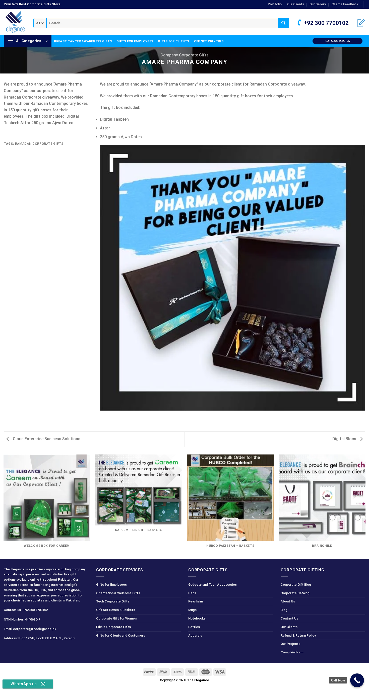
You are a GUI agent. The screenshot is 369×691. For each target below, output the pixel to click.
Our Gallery (318, 4)
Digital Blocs (344, 438)
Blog (284, 610)
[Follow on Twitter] (26, 649)
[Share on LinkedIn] (7, 138)
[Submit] (283, 23)
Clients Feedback (345, 4)
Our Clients (295, 4)
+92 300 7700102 (325, 23)
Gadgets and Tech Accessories (212, 584)
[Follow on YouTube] (44, 649)
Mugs (192, 610)
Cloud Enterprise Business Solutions (46, 438)
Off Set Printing (209, 41)
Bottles (194, 627)
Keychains (196, 601)
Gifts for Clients (173, 41)
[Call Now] (357, 680)
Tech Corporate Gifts (112, 601)
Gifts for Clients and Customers (120, 635)
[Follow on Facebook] (8, 649)
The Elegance (198, 680)
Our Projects (290, 644)
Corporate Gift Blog (296, 584)
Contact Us (289, 618)
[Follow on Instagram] (17, 649)
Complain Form (292, 652)
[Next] (365, 506)
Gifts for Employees (134, 41)
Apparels (195, 635)
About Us (288, 601)
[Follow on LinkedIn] (35, 649)
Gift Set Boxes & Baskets (115, 610)
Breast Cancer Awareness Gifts (83, 41)
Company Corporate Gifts (184, 55)
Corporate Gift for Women (116, 618)
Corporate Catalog (295, 593)
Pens (192, 593)
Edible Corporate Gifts (113, 627)
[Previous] (4, 506)
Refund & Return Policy (298, 635)
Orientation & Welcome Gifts (118, 593)
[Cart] (361, 23)
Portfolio (275, 4)
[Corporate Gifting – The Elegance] (15, 22)
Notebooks (197, 618)
